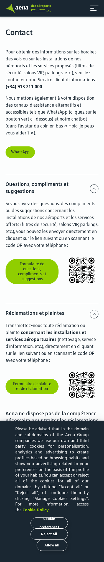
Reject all (49, 534)
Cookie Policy (35, 509)
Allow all (51, 545)
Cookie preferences (49, 523)
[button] (94, 8)
